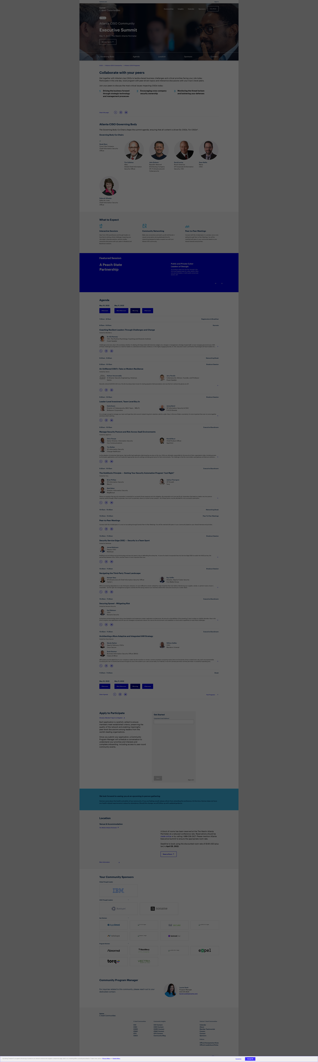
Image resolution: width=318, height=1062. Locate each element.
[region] (159, 1059)
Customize (238, 1059)
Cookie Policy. (116, 1058)
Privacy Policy (106, 1058)
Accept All (250, 1059)
